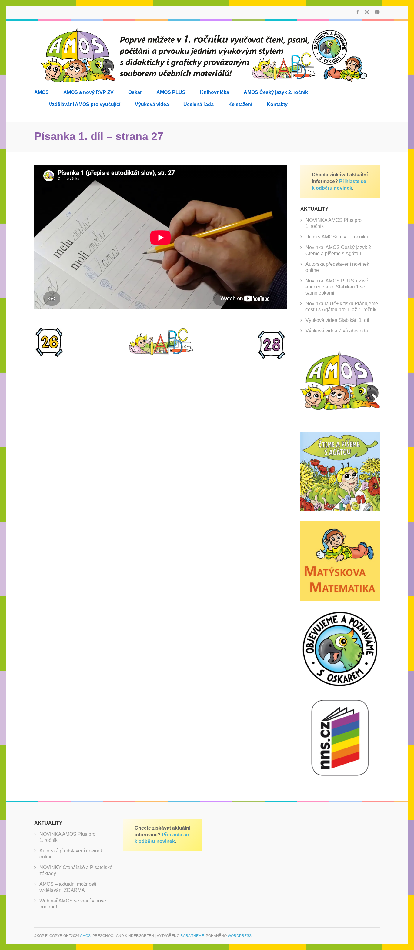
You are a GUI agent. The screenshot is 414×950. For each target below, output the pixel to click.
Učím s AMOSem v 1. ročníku (336, 236)
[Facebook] (357, 12)
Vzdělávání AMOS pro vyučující (84, 104)
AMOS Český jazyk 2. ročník (276, 92)
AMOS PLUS (170, 92)
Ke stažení (240, 104)
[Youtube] (377, 12)
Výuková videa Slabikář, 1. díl (337, 320)
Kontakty (277, 104)
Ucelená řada (198, 104)
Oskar (135, 92)
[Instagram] (367, 12)
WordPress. (240, 936)
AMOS (41, 92)
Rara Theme (192, 936)
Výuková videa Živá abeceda (336, 330)
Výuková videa (152, 104)
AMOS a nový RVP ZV (88, 92)
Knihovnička (214, 92)
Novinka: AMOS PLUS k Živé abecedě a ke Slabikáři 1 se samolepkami (336, 286)
